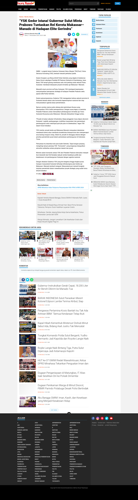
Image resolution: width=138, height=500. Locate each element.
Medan (19, 454)
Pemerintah (56, 464)
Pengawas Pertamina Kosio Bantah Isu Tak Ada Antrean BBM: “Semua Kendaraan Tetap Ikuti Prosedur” (63, 313)
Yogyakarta (56, 481)
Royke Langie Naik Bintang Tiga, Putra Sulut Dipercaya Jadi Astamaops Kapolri (61, 349)
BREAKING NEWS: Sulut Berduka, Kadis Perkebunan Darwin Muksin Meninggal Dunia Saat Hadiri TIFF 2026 (104, 184)
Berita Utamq (74, 432)
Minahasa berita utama (77, 454)
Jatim (54, 447)
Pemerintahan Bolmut (42, 466)
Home (20, 9)
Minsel (72, 457)
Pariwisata (20, 464)
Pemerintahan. (56, 466)
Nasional (72, 459)
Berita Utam (38, 432)
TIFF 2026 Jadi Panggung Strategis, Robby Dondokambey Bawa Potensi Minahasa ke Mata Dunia (104, 168)
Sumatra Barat (22, 478)
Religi (71, 471)
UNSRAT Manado (39, 481)
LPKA (18, 452)
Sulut (71, 476)
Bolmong (37, 435)
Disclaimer (101, 425)
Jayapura (72, 447)
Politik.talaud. (22, 471)
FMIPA (54, 442)
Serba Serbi (73, 474)
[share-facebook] (69, 34)
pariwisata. (38, 464)
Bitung (19, 435)
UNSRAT (19, 481)
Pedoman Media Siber (113, 422)
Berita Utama (41, 180)
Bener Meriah (74, 430)
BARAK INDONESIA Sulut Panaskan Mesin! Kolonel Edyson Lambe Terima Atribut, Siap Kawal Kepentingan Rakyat (60, 301)
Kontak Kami (101, 422)
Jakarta (37, 447)
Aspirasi (98, 37)
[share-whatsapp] (77, 34)
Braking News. (21, 439)
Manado (51, 9)
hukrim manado (74, 444)
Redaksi (94, 422)
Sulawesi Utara (68, 9)
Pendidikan (78, 9)
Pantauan (101, 9)
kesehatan (99, 32)
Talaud (54, 478)
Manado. (54, 452)
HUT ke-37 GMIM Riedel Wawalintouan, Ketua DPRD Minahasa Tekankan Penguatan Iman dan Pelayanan (63, 363)
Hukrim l (55, 444)
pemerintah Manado (76, 464)
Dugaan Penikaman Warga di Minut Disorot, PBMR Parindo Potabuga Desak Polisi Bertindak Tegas (63, 388)
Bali (71, 427)
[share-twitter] (73, 34)
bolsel (37, 437)
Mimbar (37, 454)
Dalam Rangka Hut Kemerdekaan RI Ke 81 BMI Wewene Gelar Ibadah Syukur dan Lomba (106, 90)
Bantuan (55, 430)
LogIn (117, 3)
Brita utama (56, 439)
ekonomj (37, 442)
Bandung (37, 430)
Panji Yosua (56, 461)
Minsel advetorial (23, 459)
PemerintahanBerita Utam (78, 466)
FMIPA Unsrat (74, 442)
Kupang (72, 449)
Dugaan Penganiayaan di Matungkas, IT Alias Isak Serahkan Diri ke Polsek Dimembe (61, 374)
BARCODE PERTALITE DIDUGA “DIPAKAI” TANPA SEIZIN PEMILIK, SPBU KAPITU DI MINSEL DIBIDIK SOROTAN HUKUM (107, 71)
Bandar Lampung (22, 430)
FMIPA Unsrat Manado (24, 444)
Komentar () (84, 34)
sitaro (19, 476)
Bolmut (72, 435)
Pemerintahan (42, 9)
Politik (58, 9)
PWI (53, 471)
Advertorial (39, 425)
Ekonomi (20, 442)
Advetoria (73, 425)
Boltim (54, 437)
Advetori (55, 425)
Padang (37, 461)
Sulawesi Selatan (40, 476)
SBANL (37, 474)
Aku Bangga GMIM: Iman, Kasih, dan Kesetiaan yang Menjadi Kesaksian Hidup (62, 399)
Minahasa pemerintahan (42, 457)
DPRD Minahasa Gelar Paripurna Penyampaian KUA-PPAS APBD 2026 (61, 187)
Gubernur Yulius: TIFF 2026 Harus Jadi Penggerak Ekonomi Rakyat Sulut (104, 176)
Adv (18, 425)
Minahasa (33, 9)
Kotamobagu (38, 449)
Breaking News (39, 439)
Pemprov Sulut (22, 469)
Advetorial (20, 427)
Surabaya (38, 478)
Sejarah (108, 9)
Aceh (36, 422)
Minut (85, 9)
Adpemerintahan (75, 422)
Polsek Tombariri (40, 471)
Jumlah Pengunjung (111, 425)
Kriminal (55, 449)
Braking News (74, 437)
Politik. (72, 469)
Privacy (94, 425)
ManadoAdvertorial (76, 452)
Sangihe (19, 474)
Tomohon (92, 9)
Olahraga (20, 461)
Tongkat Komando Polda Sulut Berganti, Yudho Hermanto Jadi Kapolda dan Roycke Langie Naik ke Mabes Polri (63, 338)
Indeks (26, 9)
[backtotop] (69, 414)
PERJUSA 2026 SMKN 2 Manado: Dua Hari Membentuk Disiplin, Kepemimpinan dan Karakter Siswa (107, 81)
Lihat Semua (54, 410)
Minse (54, 457)
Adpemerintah (56, 422)
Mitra (54, 459)
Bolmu (54, 435)
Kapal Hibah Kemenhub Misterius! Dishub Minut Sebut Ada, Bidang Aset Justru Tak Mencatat (63, 325)
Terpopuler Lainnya (104, 97)
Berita (19, 432)
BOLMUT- (19, 437)
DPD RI (71, 439)
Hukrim (37, 444)
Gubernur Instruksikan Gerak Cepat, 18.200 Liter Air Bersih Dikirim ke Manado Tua (63, 287)
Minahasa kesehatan (23, 457)
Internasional (21, 447)
